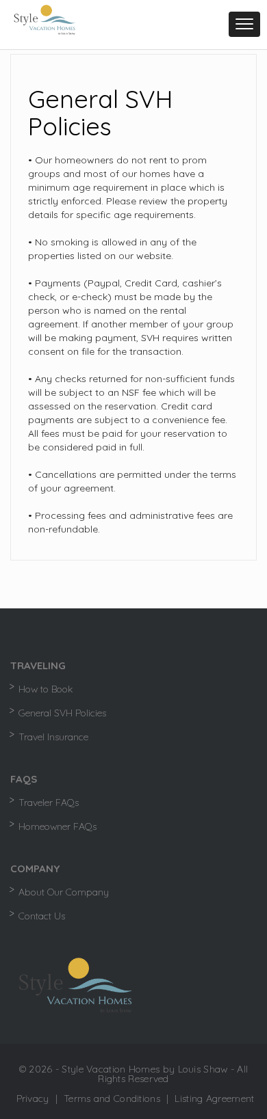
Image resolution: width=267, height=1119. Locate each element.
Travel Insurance (53, 737)
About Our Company (63, 892)
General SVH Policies (62, 713)
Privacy (32, 1098)
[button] (244, 24)
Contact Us (41, 916)
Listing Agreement (214, 1098)
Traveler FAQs (48, 802)
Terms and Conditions (112, 1098)
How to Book (45, 689)
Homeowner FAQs (57, 826)
